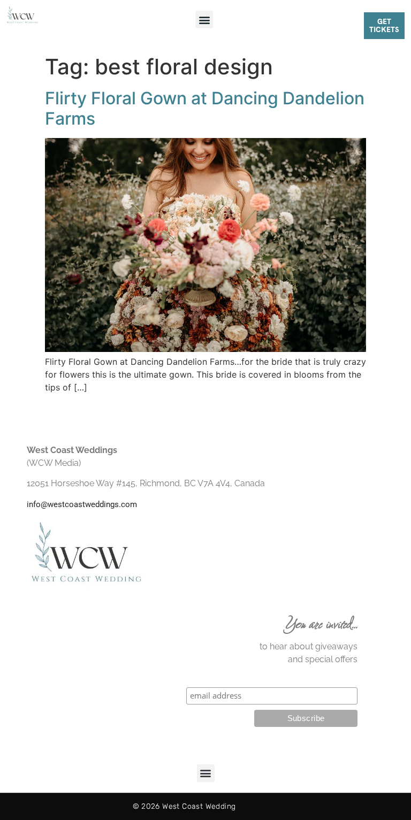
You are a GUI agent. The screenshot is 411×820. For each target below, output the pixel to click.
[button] (204, 19)
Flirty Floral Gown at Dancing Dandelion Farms (204, 108)
